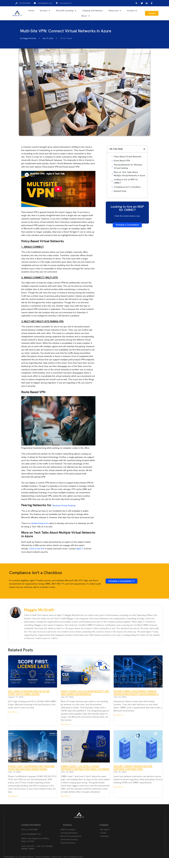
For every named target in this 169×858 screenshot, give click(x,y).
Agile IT (79, 548)
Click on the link (36, 548)
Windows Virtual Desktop (63, 505)
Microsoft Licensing (64, 11)
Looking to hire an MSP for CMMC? (126, 181)
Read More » (13, 712)
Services (43, 11)
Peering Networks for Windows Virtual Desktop (128, 166)
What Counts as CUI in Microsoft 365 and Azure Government (85, 693)
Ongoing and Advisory (92, 11)
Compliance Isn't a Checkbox (127, 187)
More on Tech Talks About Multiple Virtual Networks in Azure (129, 174)
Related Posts (120, 191)
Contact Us (132, 11)
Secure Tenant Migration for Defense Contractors (133, 768)
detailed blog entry (40, 523)
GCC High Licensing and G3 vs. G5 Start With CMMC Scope (28, 693)
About (84, 16)
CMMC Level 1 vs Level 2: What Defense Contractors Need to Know (85, 768)
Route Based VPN (122, 160)
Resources (113, 11)
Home (31, 11)
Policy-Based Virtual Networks (127, 156)
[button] (136, 3)
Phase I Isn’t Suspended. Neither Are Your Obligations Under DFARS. (31, 768)
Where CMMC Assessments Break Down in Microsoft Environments (136, 693)
